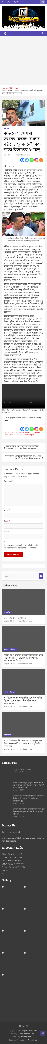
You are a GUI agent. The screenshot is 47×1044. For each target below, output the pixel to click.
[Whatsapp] (32, 160)
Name (7, 510)
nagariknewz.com (23, 155)
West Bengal (29, 435)
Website (7, 531)
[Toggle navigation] (5, 33)
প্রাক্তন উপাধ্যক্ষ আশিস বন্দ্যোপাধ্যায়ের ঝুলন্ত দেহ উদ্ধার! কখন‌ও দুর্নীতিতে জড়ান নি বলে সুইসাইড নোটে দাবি (23, 743)
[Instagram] (36, 160)
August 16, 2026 (10, 749)
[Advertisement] (23, 60)
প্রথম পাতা (5, 870)
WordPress (32, 1040)
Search (41, 576)
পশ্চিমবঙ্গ (6, 129)
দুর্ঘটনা (5, 649)
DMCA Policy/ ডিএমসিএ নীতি (12, 864)
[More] (41, 160)
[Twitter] (27, 160)
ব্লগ (3, 873)
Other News (10, 586)
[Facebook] (22, 160)
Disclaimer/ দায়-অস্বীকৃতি (11, 860)
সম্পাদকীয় (7, 612)
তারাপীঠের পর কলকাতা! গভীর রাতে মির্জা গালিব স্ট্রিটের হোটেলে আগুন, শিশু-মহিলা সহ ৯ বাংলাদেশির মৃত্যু (23, 700)
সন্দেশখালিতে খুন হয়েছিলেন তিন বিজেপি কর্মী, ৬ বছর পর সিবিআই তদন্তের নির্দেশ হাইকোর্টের (23, 457)
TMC (21, 435)
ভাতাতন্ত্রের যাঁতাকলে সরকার (15, 618)
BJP (9, 432)
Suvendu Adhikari (11, 435)
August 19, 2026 (10, 664)
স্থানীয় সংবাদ (13, 649)
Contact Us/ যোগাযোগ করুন (12, 857)
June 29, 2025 (9, 155)
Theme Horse (27, 1037)
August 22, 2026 (10, 621)
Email (7, 521)
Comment (8, 481)
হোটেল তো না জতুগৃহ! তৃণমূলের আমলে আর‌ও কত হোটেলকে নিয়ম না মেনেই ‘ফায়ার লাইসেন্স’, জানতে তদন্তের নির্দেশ (23, 658)
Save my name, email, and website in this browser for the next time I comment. (21, 546)
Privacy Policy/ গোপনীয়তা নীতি (13, 867)
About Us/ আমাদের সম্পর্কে (12, 854)
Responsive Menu (42, 2)
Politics (37, 432)
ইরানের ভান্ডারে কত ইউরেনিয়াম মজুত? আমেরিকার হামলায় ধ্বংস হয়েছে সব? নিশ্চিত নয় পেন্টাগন (22, 447)
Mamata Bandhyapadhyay (22, 432)
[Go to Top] (42, 1033)
